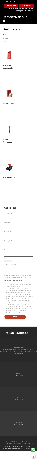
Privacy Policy (13, 446)
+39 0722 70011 (19, 375)
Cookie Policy (20, 446)
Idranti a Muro (8, 104)
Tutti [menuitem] (4, 35)
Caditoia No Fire (9, 178)
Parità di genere (16, 448)
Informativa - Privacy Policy (13, 281)
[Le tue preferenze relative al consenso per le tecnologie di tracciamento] (33, 456)
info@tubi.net (18, 424)
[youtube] (10, 1)
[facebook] (3, 1)
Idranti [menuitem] (5, 41)
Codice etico (28, 446)
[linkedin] (14, 1)
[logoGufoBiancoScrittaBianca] (15, 16)
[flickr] (7, 1)
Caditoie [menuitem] (5, 38)
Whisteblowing (7, 448)
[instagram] (17, 1)
